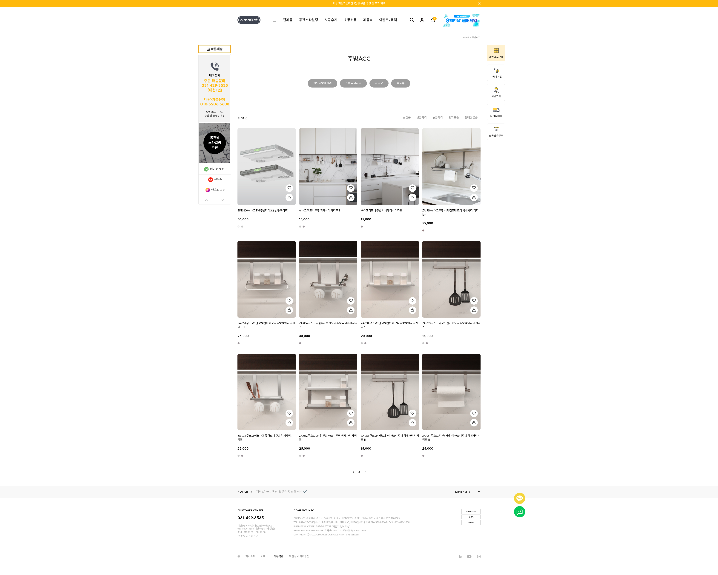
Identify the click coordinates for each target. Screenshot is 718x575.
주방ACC (476, 37)
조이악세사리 (353, 83)
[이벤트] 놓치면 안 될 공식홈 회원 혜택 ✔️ (281, 492)
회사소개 (250, 556)
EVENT (471, 522)
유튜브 (218, 179)
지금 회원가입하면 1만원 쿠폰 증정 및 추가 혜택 (359, 3)
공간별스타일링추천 (214, 142)
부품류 (401, 83)
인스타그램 (218, 190)
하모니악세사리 (322, 83)
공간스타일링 (308, 20)
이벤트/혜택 (388, 20)
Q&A (471, 516)
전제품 (287, 20)
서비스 (264, 556)
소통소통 (350, 20)
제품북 (368, 20)
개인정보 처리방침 (299, 556)
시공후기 (331, 20)
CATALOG (471, 511)
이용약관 (278, 556)
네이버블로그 (218, 169)
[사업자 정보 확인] (341, 526)
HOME (466, 37)
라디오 (379, 83)
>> (365, 471)
